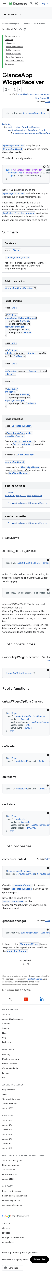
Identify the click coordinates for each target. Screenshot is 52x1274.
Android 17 (7, 1120)
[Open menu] (5, 3)
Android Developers (10, 23)
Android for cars (9, 1103)
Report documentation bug (14, 1195)
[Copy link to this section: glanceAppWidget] (29, 921)
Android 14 (7, 1134)
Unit (14, 307)
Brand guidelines (30, 1252)
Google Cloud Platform (13, 1237)
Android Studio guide (12, 1160)
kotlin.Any (7, 124)
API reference (12, 14)
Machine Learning (10, 1059)
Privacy (5, 1073)
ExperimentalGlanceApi (19, 433)
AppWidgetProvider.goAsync (19, 213)
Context (24, 321)
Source (5, 1028)
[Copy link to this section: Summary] (21, 232)
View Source (41, 98)
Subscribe (39, 1259)
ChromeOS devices (11, 1099)
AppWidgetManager (14, 326)
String (16, 250)
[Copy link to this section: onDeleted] (19, 746)
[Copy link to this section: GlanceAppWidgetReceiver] (5, 661)
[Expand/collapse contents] (19, 36)
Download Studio (10, 1174)
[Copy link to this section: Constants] (22, 538)
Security (6, 1023)
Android (6, 1014)
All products (8, 1242)
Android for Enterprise (12, 1019)
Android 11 (7, 1148)
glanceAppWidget (14, 462)
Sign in (45, 3)
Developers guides (10, 1165)
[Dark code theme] (48, 110)
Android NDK (8, 1179)
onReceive (11, 371)
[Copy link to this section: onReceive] (19, 777)
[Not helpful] (25, 29)
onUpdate (10, 391)
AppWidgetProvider (13, 145)
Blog (4, 1037)
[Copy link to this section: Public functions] (32, 689)
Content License (35, 979)
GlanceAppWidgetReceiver (36, 113)
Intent (10, 374)
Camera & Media (10, 1068)
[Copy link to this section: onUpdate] (18, 804)
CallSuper (12, 315)
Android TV (7, 1108)
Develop (26, 23)
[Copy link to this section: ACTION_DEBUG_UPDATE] (40, 551)
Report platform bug (11, 1191)
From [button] (27, 503)
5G (3, 1077)
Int (27, 329)
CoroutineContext (21, 425)
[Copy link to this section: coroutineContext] (29, 859)
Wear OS (6, 1094)
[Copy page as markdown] (15, 89)
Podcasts (6, 1042)
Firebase (6, 1233)
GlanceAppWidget (12, 149)
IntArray (19, 356)
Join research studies (12, 1205)
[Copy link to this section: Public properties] (34, 846)
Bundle (27, 332)
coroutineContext (14, 436)
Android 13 (7, 1139)
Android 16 (7, 1125)
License (15, 1252)
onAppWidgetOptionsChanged (20, 318)
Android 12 (7, 1143)
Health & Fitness (9, 1063)
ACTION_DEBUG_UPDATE (17, 257)
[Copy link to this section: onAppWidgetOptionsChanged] (46, 702)
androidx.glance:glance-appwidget (34, 94)
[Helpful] (20, 29)
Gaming (6, 1054)
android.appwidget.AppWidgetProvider (28, 130)
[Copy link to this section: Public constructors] (38, 644)
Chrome (6, 1228)
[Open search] (31, 3)
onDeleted (10, 353)
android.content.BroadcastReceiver (23, 127)
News (4, 1033)
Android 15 (7, 1129)
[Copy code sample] (48, 166)
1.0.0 (47, 101)
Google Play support (11, 1200)
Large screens (8, 1089)
